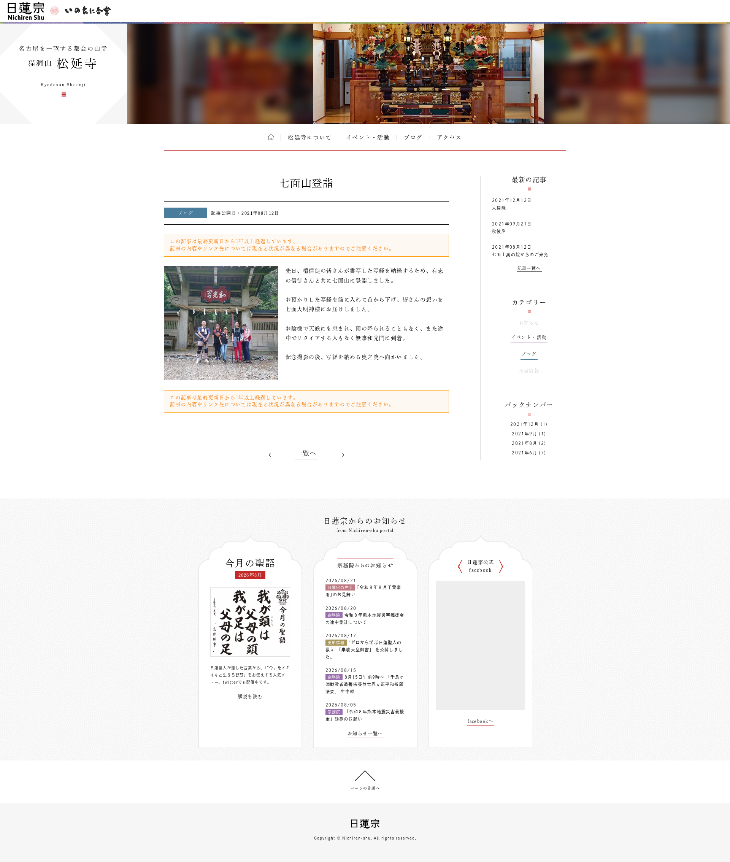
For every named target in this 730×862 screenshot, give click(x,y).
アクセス (449, 137)
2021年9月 (524, 434)
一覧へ (306, 453)
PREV (270, 454)
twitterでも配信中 (241, 682)
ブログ (413, 137)
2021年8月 (524, 443)
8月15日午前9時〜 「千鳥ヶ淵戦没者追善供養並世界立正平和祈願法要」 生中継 (365, 684)
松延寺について (310, 137)
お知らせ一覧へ (365, 733)
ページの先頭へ (365, 788)
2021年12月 (524, 424)
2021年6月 (524, 453)
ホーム (271, 137)
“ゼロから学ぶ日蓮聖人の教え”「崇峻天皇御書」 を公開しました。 (364, 649)
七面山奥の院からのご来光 (520, 254)
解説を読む (250, 696)
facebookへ (481, 721)
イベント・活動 (368, 137)
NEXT (343, 454)
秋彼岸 (499, 231)
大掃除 (499, 208)
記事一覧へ (529, 268)
